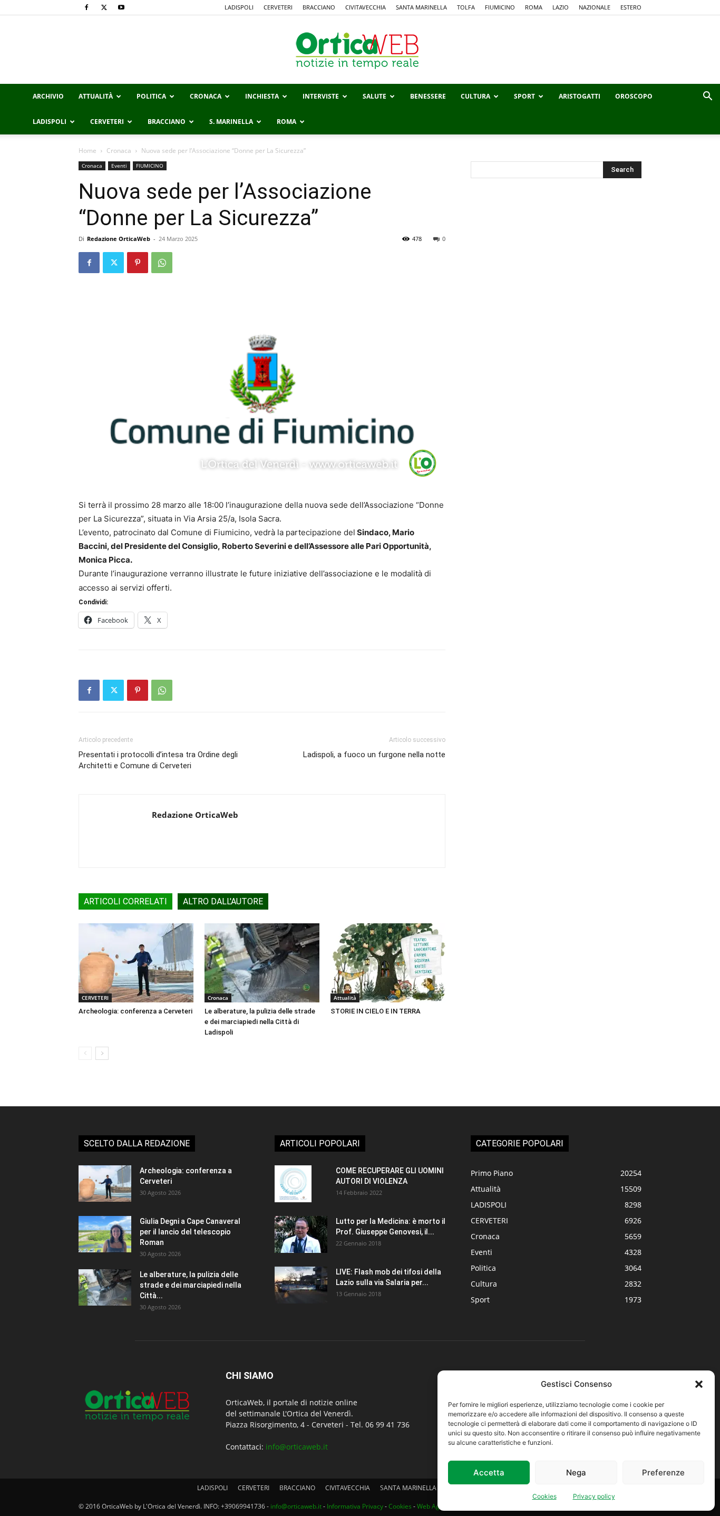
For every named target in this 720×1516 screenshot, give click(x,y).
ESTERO (630, 7)
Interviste (321, 96)
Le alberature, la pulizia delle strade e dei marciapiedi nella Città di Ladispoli (260, 1021)
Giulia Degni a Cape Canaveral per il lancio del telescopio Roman (190, 1232)
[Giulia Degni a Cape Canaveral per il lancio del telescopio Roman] (105, 1234)
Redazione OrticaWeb (118, 239)
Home (87, 150)
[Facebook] (86, 7)
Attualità (96, 96)
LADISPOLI (239, 7)
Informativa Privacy (355, 1506)
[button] (699, 1384)
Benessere (428, 96)
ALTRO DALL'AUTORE (223, 901)
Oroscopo (634, 96)
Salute (374, 96)
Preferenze (663, 1472)
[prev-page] (85, 1053)
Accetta (488, 1472)
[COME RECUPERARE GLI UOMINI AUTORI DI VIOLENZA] (293, 1183)
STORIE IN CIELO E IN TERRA (375, 1011)
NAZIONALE (594, 7)
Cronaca (205, 96)
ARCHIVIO (48, 96)
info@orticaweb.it (297, 1447)
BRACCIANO (319, 7)
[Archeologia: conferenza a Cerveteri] (136, 962)
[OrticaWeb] (360, 50)
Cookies (544, 1496)
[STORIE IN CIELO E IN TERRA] (387, 962)
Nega (576, 1472)
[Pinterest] (137, 262)
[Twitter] (104, 7)
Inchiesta (262, 96)
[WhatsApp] (161, 262)
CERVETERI (278, 7)
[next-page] (102, 1053)
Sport (524, 96)
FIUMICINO (500, 7)
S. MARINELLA (231, 121)
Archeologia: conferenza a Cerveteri (135, 1011)
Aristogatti (579, 96)
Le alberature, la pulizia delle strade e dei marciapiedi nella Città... (190, 1285)
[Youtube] (121, 7)
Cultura (475, 96)
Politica (151, 96)
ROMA (533, 7)
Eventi (119, 165)
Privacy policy (594, 1496)
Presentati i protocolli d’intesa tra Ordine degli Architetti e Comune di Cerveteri (158, 760)
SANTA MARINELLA (421, 7)
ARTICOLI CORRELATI (125, 901)
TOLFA (466, 7)
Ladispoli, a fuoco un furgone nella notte (374, 754)
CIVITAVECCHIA (365, 7)
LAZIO (560, 7)
